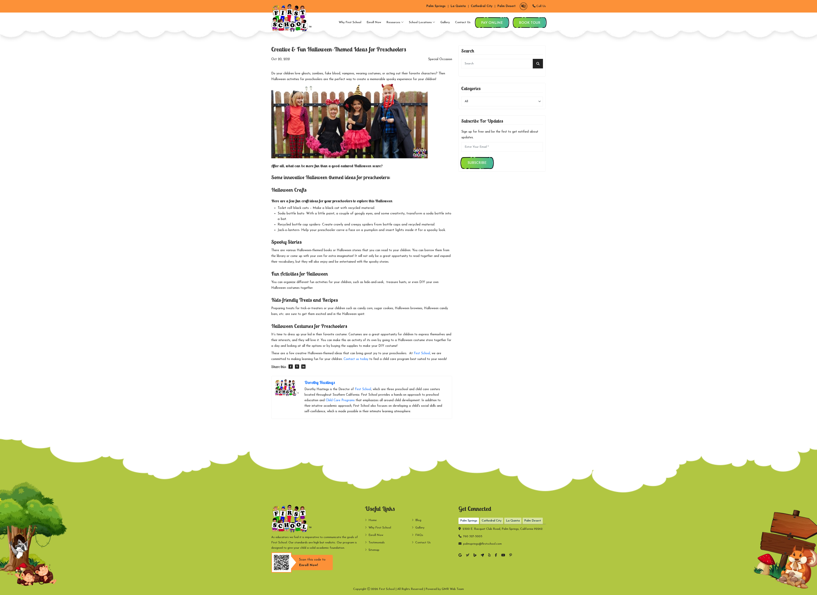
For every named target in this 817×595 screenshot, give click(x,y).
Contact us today (356, 359)
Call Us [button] (541, 6)
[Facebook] (496, 555)
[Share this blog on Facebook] (291, 366)
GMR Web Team (453, 589)
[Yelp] (489, 555)
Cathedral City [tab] (491, 520)
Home (373, 520)
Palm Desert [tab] (532, 520)
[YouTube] (503, 555)
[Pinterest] (510, 555)
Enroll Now (374, 22)
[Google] (460, 555)
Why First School (350, 22)
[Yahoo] (467, 555)
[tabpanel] (502, 535)
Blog (418, 520)
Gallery (445, 22)
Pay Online (492, 23)
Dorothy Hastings (319, 382)
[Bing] (475, 555)
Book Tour (529, 23)
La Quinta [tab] (513, 520)
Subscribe (477, 163)
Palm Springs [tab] (468, 520)
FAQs (419, 535)
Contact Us (462, 22)
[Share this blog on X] (297, 366)
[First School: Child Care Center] (292, 18)
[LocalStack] (482, 556)
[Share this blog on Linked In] (303, 366)
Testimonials (377, 542)
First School (422, 353)
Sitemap (374, 550)
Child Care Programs (340, 400)
